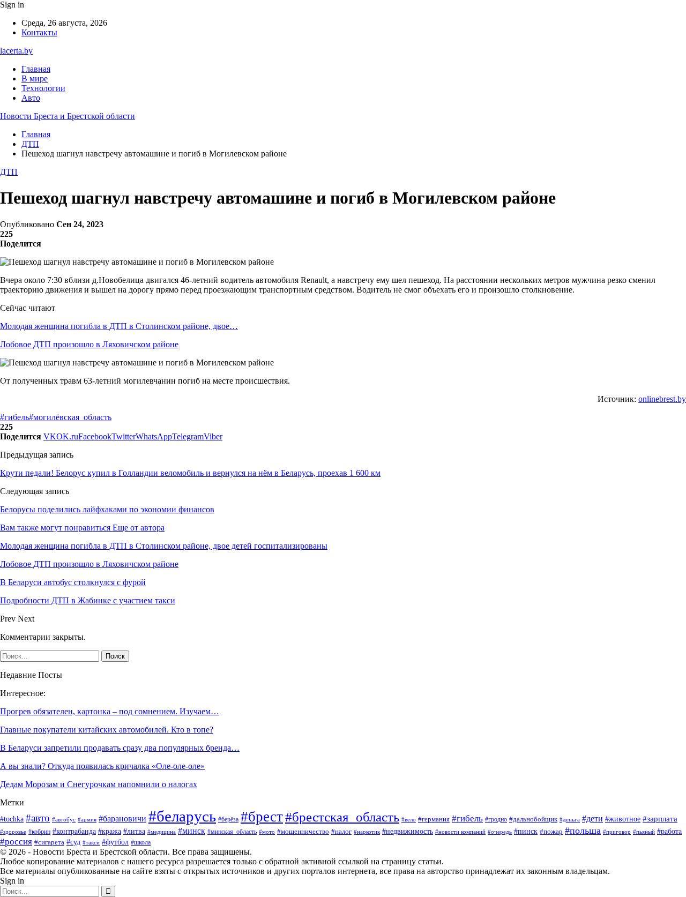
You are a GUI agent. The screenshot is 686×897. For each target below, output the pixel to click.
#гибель (14, 417)
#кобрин (39, 831)
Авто (30, 97)
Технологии (43, 88)
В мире (34, 78)
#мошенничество (303, 831)
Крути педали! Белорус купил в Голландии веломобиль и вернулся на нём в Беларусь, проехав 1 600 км (190, 472)
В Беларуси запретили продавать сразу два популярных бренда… (120, 747)
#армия (87, 819)
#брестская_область (342, 817)
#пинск (526, 831)
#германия (434, 819)
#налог (341, 831)
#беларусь (182, 816)
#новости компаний (460, 831)
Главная (35, 68)
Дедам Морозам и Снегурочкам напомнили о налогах (98, 784)
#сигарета (49, 842)
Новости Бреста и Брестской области (67, 116)
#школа (141, 842)
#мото (267, 831)
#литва (134, 831)
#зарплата (660, 818)
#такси (91, 842)
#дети (592, 818)
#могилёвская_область (70, 417)
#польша (583, 830)
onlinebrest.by (662, 398)
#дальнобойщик (533, 819)
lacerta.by (16, 50)
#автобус (64, 819)
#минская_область (232, 831)
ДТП (9, 171)
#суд (73, 842)
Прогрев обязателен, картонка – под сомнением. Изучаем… (109, 711)
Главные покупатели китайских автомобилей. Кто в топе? (106, 729)
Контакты (39, 32)
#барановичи (122, 818)
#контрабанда (74, 831)
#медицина (161, 831)
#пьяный (644, 831)
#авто (38, 818)
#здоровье (13, 831)
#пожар (551, 831)
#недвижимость (407, 831)
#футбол (115, 842)
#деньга (570, 819)
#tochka (12, 819)
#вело (408, 819)
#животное (622, 818)
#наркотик (367, 831)
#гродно (496, 819)
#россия (16, 841)
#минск (191, 830)
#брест (262, 817)
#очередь (500, 832)
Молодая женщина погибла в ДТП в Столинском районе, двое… (119, 326)
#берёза (228, 819)
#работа (669, 831)
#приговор (617, 831)
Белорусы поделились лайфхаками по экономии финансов (107, 509)
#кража (109, 831)
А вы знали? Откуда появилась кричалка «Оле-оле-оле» (102, 766)
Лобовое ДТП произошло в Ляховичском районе (89, 344)
